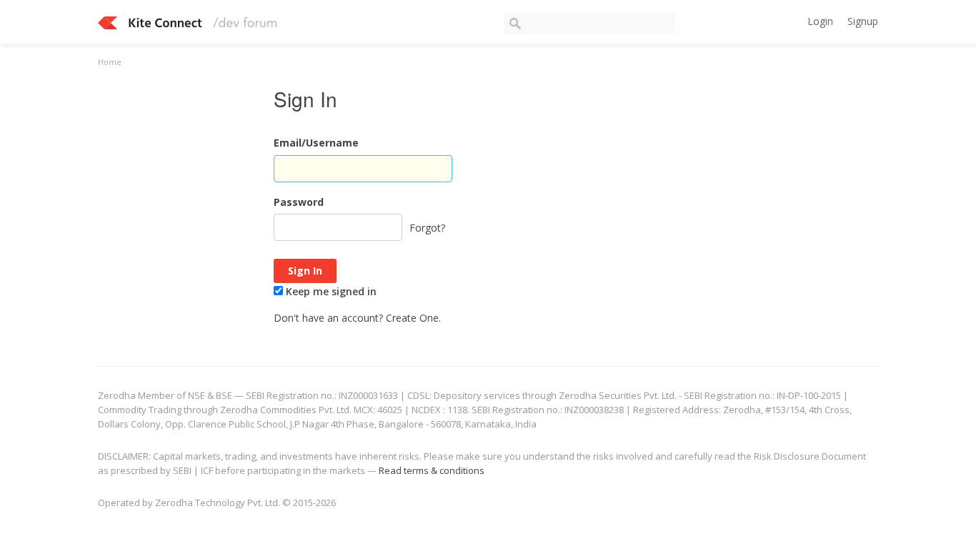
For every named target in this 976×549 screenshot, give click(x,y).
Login (820, 21)
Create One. (413, 318)
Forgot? (427, 227)
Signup (862, 21)
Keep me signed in (330, 291)
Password (299, 202)
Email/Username (316, 142)
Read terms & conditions (431, 470)
